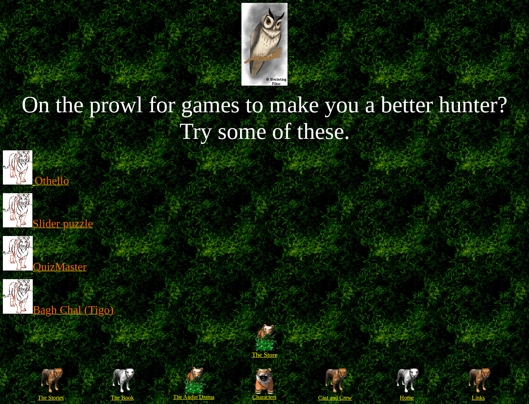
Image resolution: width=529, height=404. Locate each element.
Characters (264, 397)
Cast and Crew (335, 398)
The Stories (51, 398)
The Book (122, 398)
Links (478, 398)
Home (407, 398)
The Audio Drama (193, 397)
